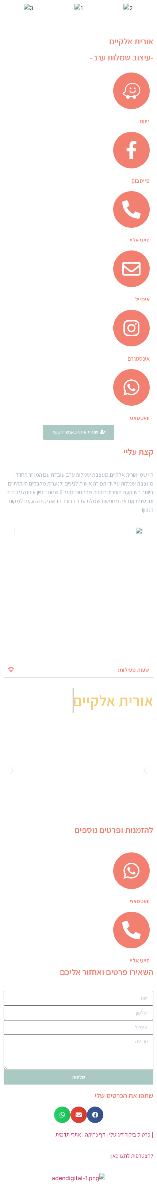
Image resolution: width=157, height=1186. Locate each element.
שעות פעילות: (133, 670)
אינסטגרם (138, 359)
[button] (78, 670)
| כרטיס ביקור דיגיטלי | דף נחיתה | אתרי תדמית (104, 1134)
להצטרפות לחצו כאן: (131, 1156)
